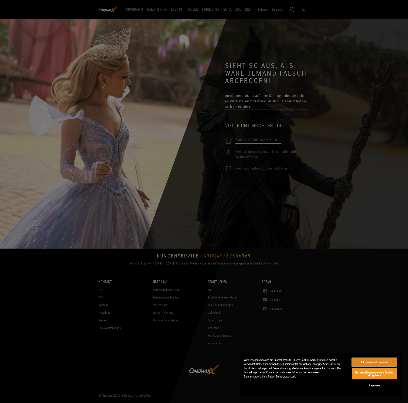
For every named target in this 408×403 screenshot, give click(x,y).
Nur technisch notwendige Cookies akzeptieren (374, 373)
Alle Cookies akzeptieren (374, 362)
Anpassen (374, 385)
